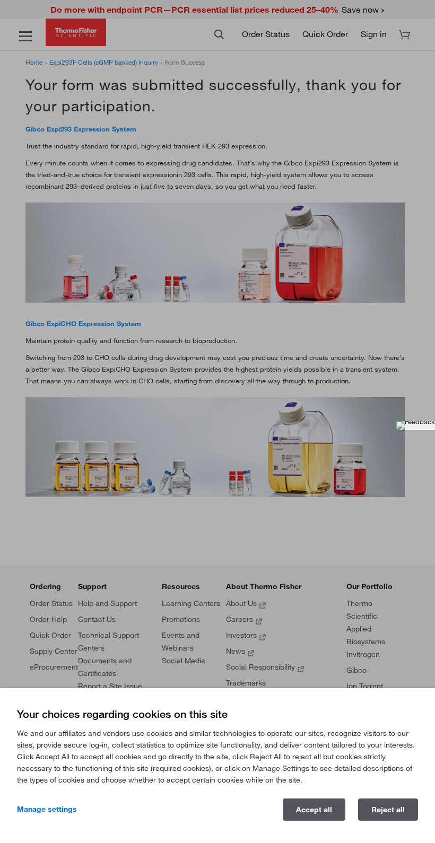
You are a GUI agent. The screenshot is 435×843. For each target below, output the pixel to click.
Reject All (388, 809)
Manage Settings (47, 809)
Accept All (314, 809)
